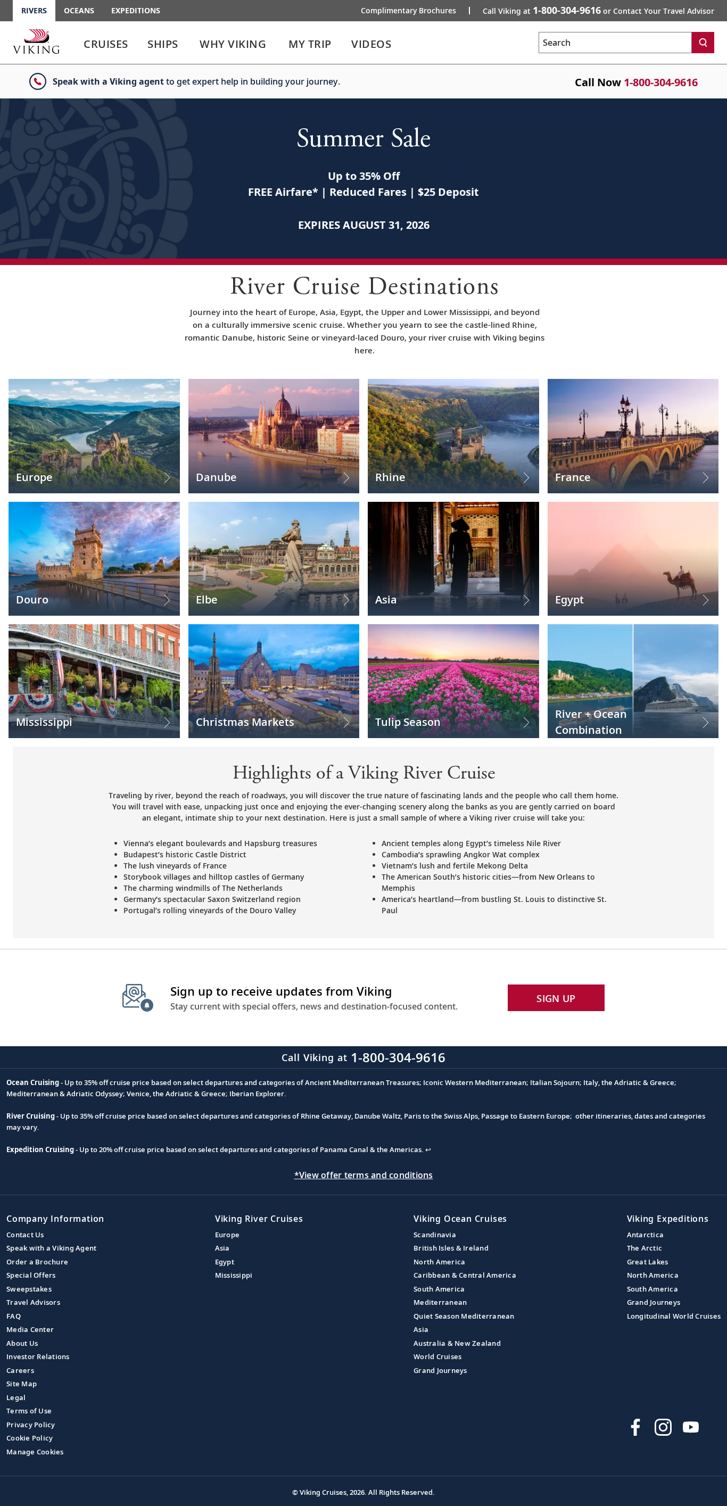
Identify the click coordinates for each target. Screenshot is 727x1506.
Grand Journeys (440, 1370)
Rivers (34, 10)
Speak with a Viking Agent (51, 1248)
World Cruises (437, 1356)
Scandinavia (435, 1234)
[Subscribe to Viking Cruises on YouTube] (690, 1427)
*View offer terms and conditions (363, 1175)
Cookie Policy (29, 1438)
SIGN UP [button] (555, 998)
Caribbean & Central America (465, 1275)
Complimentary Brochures (408, 10)
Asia (222, 1248)
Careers (20, 1370)
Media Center (30, 1329)
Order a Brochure (37, 1262)
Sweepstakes (29, 1289)
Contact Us (25, 1234)
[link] (105, 46)
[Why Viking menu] (281, 44)
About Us (22, 1343)
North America (439, 1262)
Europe (227, 1234)
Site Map (21, 1383)
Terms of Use (29, 1411)
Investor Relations (38, 1356)
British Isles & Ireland (451, 1248)
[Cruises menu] (141, 44)
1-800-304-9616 (661, 82)
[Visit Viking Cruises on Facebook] (635, 1427)
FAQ (13, 1316)
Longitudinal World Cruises (674, 1316)
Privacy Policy (30, 1424)
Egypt (224, 1262)
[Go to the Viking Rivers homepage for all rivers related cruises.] (36, 41)
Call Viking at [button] (598, 10)
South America (439, 1289)
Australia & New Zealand (457, 1343)
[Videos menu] (404, 44)
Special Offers (31, 1275)
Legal (16, 1397)
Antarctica (645, 1234)
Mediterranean (440, 1302)
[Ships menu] (190, 44)
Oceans (79, 10)
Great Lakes (647, 1262)
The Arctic (645, 1248)
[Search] (703, 42)
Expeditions (135, 10)
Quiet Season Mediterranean (464, 1316)
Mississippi (234, 1275)
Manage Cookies (35, 1452)
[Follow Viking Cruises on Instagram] (663, 1427)
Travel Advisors (33, 1302)
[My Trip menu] (344, 44)
